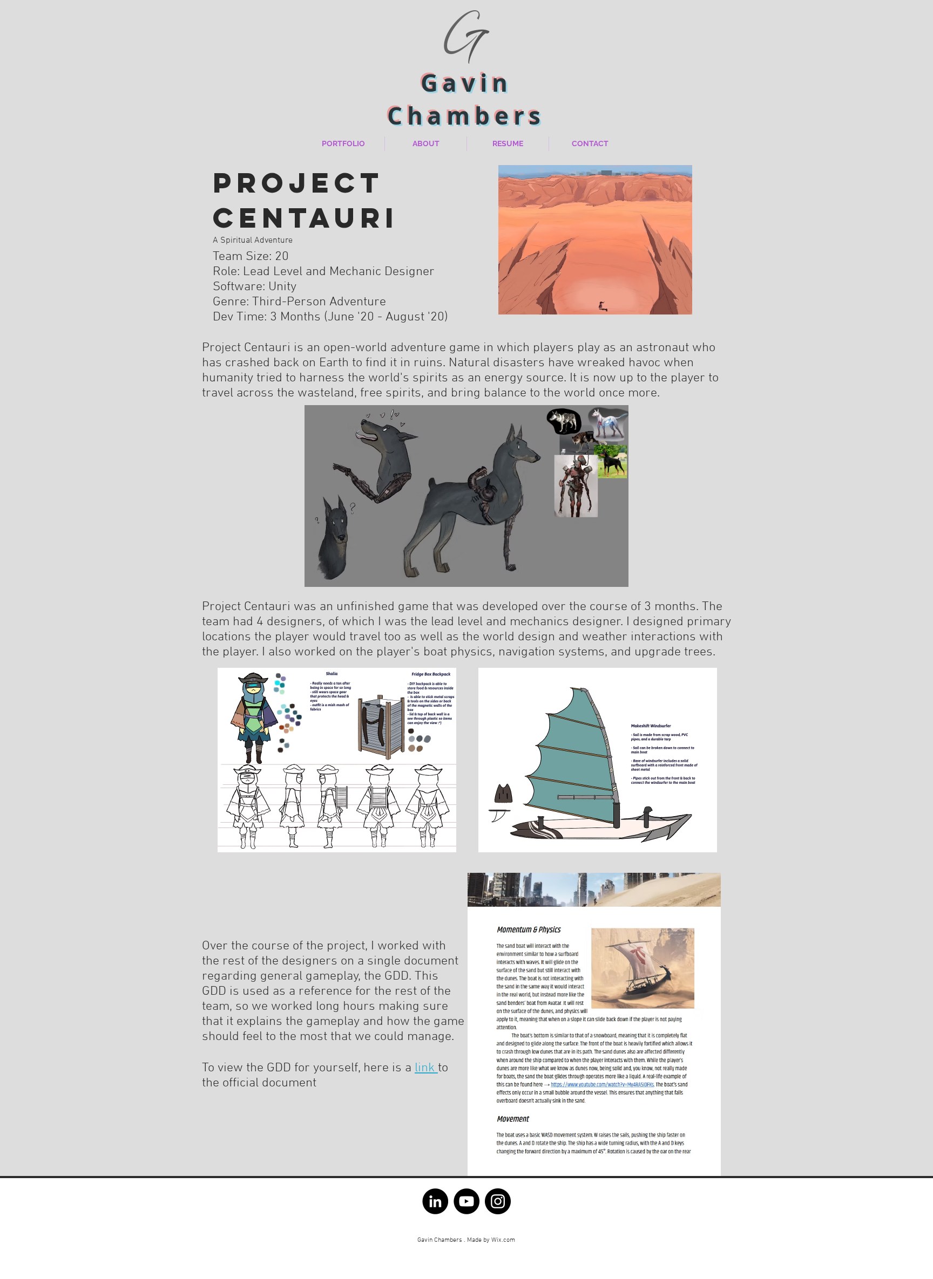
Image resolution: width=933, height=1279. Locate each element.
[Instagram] (498, 1201)
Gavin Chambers (466, 99)
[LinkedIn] (435, 1201)
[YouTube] (466, 1201)
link (426, 1068)
